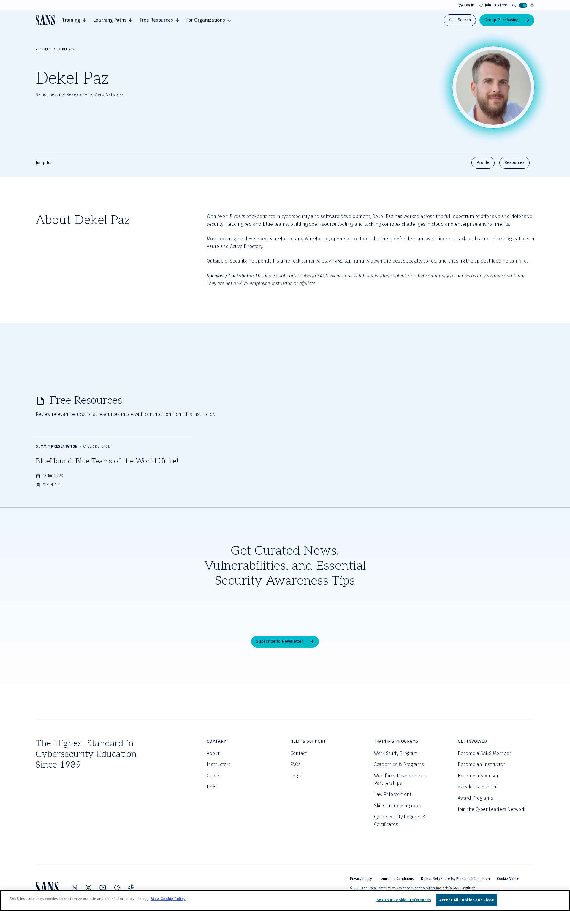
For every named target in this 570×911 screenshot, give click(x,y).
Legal (296, 776)
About (213, 753)
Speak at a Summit (478, 787)
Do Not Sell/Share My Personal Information (455, 879)
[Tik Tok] (131, 887)
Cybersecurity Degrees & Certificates (400, 820)
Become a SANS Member (484, 753)
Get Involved (472, 741)
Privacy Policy (361, 879)
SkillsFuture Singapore (398, 806)
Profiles (43, 49)
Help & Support (308, 741)
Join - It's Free (496, 5)
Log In (469, 5)
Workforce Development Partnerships (400, 779)
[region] (285, 900)
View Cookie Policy (168, 898)
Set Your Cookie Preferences (403, 900)
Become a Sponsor (478, 776)
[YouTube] (102, 887)
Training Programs (396, 741)
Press (213, 787)
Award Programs (475, 798)
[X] (88, 887)
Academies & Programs (399, 764)
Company (216, 741)
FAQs (295, 764)
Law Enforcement (392, 794)
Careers (215, 776)
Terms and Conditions (396, 879)
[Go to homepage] (45, 20)
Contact (298, 753)
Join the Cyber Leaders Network (491, 809)
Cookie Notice (508, 879)
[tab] (74, 20)
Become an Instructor (481, 764)
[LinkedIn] (74, 887)
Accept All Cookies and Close (466, 900)
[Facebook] (117, 887)
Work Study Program (396, 753)
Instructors (219, 764)
